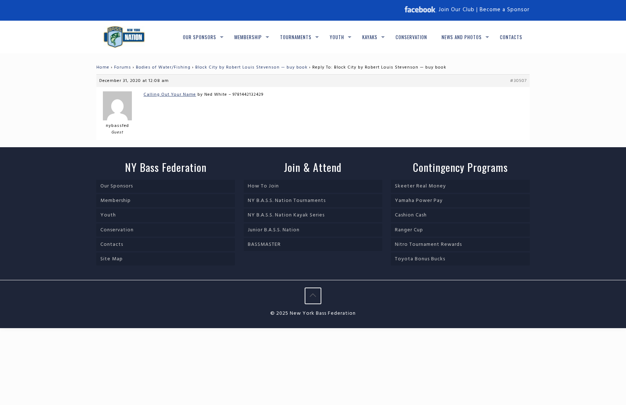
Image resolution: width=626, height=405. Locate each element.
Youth (108, 215)
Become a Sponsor (505, 9)
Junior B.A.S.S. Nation (274, 230)
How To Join (263, 186)
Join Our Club (457, 9)
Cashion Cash (411, 215)
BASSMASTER (264, 244)
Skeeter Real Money (420, 186)
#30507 (518, 81)
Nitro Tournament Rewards (428, 244)
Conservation (117, 230)
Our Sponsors (116, 186)
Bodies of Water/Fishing (163, 67)
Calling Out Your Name (169, 94)
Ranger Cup (409, 230)
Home (102, 67)
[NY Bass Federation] (124, 37)
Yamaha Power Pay (419, 201)
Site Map (111, 259)
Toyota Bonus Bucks (420, 259)
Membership (115, 201)
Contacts (111, 244)
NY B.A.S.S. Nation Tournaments (287, 201)
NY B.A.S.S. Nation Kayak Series (286, 215)
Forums (122, 67)
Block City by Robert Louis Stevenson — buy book (251, 67)
